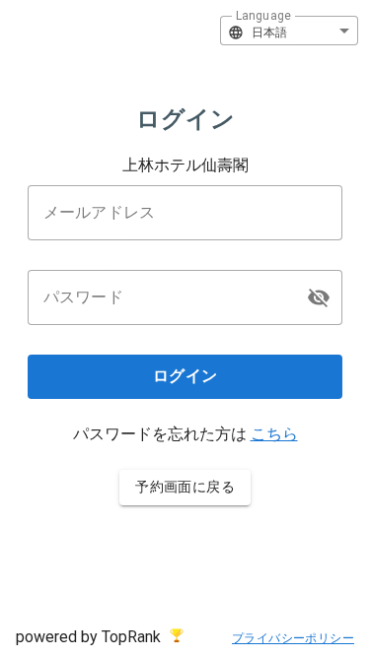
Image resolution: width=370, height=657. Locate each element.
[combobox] (289, 30)
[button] (319, 297)
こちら (274, 434)
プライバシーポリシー (293, 638)
